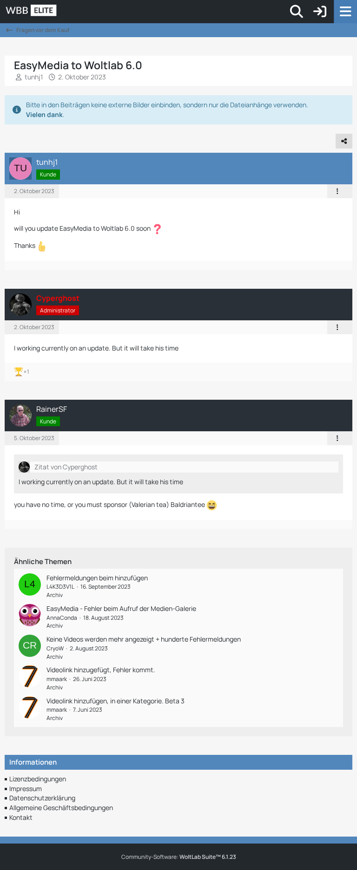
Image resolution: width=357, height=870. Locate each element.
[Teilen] (344, 141)
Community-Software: (178, 857)
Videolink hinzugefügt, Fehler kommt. (100, 669)
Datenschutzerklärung (42, 797)
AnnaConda (61, 618)
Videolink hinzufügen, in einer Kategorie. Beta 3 (115, 700)
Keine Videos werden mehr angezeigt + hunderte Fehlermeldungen (143, 639)
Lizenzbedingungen (37, 778)
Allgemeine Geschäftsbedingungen (61, 807)
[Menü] (345, 11)
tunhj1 (34, 76)
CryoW (55, 648)
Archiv (54, 595)
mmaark (56, 679)
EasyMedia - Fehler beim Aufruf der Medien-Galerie (121, 608)
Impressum (25, 788)
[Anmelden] (320, 11)
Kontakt (21, 817)
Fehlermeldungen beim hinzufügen (97, 577)
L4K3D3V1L (60, 587)
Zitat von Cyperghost (66, 466)
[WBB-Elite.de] (63, 11)
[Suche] (296, 11)
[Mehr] (337, 191)
